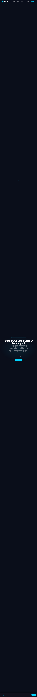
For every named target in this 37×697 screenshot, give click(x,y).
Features (18, 1)
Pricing (22, 1)
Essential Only (28, 694)
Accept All (33, 694)
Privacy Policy (3, 695)
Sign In (28, 1)
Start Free (32, 1)
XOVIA (5, 1)
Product (14, 1)
